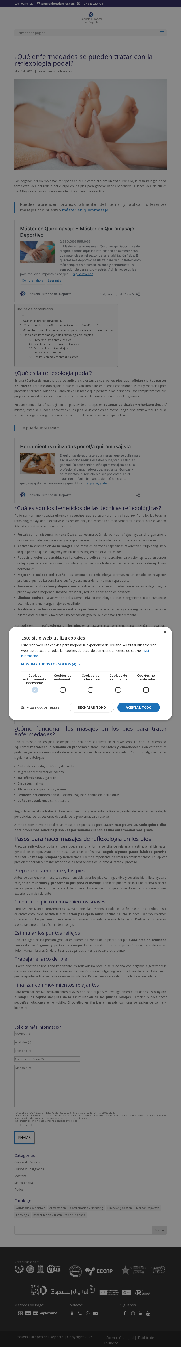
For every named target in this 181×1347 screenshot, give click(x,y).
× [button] (164, 632)
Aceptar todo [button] (138, 707)
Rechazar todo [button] (92, 707)
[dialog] (90, 673)
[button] (90, 664)
